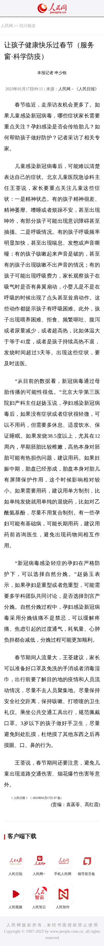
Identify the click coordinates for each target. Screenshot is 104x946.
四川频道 (27, 26)
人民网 (7, 26)
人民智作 (63, 907)
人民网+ (39, 874)
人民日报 (15, 874)
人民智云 (39, 907)
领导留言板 (86, 874)
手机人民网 (62, 874)
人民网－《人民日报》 (78, 89)
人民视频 (15, 907)
